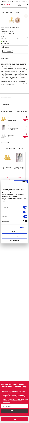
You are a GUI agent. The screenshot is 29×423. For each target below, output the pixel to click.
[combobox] (14, 8)
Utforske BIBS (5, 143)
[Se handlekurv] (27, 4)
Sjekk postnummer (7, 51)
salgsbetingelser (6, 401)
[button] (2, 20)
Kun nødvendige (14, 240)
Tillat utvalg (15, 236)
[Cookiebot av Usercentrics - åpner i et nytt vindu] (20, 182)
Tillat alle (14, 231)
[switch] (25, 212)
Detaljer (22, 227)
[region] (14, 20)
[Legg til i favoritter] (26, 16)
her (19, 400)
